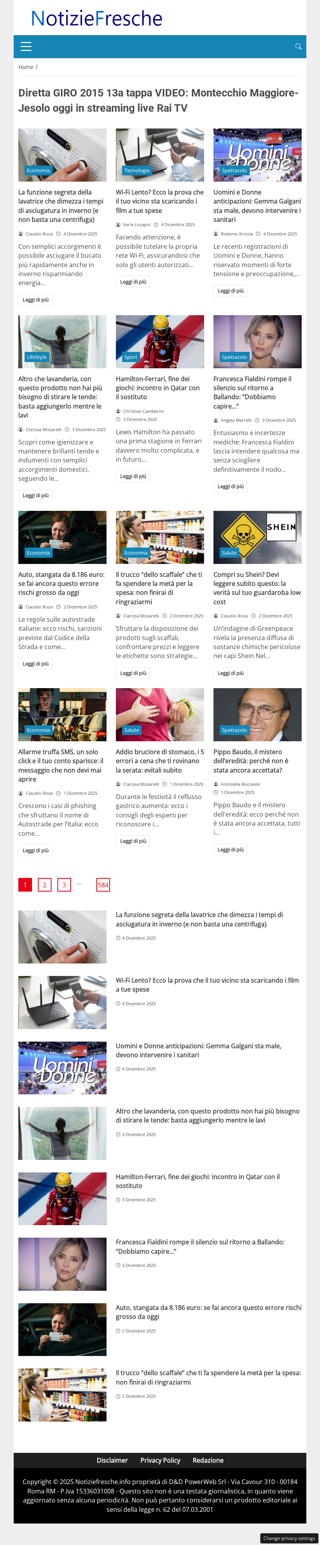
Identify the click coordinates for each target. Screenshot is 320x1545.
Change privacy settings (289, 1538)
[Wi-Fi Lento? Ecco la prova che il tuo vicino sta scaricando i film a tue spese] (160, 155)
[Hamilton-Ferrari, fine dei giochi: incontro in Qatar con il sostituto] (160, 341)
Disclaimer (112, 1460)
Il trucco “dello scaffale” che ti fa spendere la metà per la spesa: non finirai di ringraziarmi (159, 588)
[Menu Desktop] (26, 46)
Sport (130, 356)
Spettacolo (234, 170)
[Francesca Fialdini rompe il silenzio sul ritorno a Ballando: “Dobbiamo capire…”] (257, 341)
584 (103, 885)
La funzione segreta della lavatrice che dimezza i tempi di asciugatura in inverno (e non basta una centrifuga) (60, 206)
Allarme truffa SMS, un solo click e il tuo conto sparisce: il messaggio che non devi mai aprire (60, 765)
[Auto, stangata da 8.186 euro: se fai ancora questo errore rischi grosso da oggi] (62, 537)
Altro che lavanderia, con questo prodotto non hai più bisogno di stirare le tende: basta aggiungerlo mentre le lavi (60, 397)
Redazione (208, 1460)
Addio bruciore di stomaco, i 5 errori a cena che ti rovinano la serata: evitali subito (160, 761)
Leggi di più (36, 299)
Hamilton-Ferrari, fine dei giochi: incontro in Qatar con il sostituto (158, 388)
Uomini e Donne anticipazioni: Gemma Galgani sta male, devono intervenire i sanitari (257, 206)
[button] (298, 46)
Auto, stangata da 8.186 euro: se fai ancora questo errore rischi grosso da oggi (61, 583)
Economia (38, 170)
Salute (229, 552)
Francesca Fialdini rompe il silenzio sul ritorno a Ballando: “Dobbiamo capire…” (252, 392)
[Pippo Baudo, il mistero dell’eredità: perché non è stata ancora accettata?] (257, 714)
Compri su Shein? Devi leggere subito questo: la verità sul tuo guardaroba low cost (256, 588)
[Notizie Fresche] (96, 16)
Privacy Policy (160, 1460)
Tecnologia (136, 170)
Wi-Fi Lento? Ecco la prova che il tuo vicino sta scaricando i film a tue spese (160, 201)
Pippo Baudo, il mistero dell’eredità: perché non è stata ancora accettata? (250, 761)
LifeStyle (36, 356)
